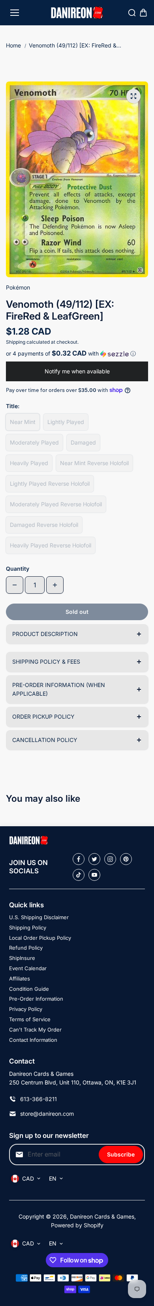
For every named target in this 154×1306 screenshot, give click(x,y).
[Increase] (55, 585)
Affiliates (19, 978)
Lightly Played (65, 421)
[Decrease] (14, 585)
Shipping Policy (27, 927)
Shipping (15, 342)
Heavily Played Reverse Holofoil (50, 545)
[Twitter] (94, 859)
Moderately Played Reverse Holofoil (56, 504)
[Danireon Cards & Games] (77, 12)
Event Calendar (28, 968)
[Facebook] (79, 859)
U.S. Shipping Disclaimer (39, 917)
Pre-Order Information (36, 999)
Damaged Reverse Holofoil (44, 524)
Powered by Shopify (77, 1225)
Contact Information (33, 1040)
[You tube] (94, 875)
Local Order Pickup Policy (40, 938)
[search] (132, 12)
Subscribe (121, 1154)
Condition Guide (29, 989)
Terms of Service (30, 1019)
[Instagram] (110, 859)
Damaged (83, 442)
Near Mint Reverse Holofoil (94, 463)
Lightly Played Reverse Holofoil (50, 483)
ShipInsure (22, 958)
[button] (77, 354)
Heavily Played (29, 463)
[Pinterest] (126, 859)
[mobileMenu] (14, 12)
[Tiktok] (79, 875)
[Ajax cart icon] (143, 12)
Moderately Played (34, 442)
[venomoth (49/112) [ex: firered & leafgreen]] (133, 96)
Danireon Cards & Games (102, 1216)
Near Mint (23, 421)
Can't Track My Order (35, 1029)
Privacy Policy (25, 1009)
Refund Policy (26, 947)
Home (13, 45)
